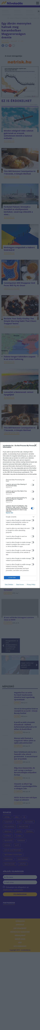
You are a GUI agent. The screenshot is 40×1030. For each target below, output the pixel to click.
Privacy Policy (31, 584)
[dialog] (20, 515)
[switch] (32, 485)
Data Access (20, 584)
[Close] (36, 446)
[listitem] (20, 480)
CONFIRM (12, 577)
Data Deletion (9, 584)
